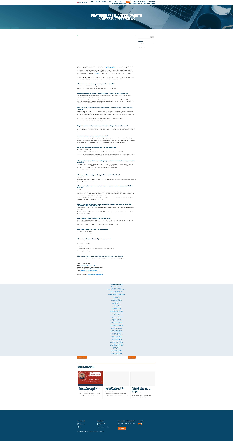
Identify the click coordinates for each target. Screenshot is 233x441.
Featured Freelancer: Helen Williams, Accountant (115, 389)
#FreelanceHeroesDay (81, 424)
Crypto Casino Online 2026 (116, 330)
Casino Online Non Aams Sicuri (116, 320)
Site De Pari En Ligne (116, 308)
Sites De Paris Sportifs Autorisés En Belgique (116, 289)
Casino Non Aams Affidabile (116, 328)
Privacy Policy (101, 431)
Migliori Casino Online (149, 3)
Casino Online (116, 295)
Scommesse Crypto (116, 317)
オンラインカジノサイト (116, 337)
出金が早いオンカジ (116, 303)
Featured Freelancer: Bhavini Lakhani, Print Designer (89, 389)
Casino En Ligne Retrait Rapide (116, 325)
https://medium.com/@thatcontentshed (90, 268)
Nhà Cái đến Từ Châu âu (116, 306)
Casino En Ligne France (117, 327)
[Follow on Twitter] (141, 424)
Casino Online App (116, 297)
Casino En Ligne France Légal (116, 355)
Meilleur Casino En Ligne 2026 (116, 313)
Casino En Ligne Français (116, 339)
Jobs (110, 1)
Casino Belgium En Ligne (116, 336)
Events (115, 1)
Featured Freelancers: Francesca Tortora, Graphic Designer (141, 389)
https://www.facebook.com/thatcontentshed (92, 271)
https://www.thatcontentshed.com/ (89, 265)
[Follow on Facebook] (139, 424)
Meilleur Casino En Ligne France (116, 309)
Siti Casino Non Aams (116, 333)
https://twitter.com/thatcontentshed (89, 270)
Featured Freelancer (110, 67)
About (92, 1)
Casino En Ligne (116, 314)
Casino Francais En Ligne (116, 322)
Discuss (104, 1)
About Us (79, 423)
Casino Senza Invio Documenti (116, 323)
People (98, 1)
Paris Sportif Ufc (116, 302)
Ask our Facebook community (102, 426)
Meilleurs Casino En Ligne (116, 341)
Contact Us (79, 427)
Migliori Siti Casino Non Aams (119, 3)
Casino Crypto (151, 1)
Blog (121, 1)
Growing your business (101, 423)
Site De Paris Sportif (116, 299)
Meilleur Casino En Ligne (116, 286)
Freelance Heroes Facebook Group (95, 274)
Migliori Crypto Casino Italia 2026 (116, 344)
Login (128, 1)
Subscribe (121, 428)
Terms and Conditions (93, 431)
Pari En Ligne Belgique (116, 288)
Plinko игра (116, 305)
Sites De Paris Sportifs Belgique (116, 291)
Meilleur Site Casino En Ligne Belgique (116, 294)
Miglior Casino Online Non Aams (116, 331)
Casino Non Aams (116, 347)
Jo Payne (97, 73)
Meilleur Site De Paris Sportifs (116, 311)
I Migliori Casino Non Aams (135, 3)
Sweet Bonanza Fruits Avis (116, 300)
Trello (78, 176)
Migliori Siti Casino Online (139, 1)
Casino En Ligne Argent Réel (116, 345)
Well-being (99, 424)
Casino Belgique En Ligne (116, 292)
